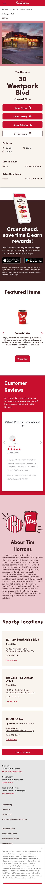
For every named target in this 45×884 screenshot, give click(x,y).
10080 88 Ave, (20, 751)
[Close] (41, 848)
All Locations (6, 9)
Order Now (22, 358)
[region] (22, 864)
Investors (6, 831)
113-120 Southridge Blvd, (20, 672)
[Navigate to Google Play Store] (33, 260)
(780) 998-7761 (12, 677)
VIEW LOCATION (11, 682)
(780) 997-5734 (12, 719)
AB (14, 9)
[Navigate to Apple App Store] (11, 260)
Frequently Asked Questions (14, 841)
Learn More (7, 804)
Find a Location (23, 774)
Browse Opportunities (12, 793)
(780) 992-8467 (13, 757)
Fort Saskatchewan (23, 9)
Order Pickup (20, 108)
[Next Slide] (42, 333)
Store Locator (8, 815)
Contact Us (7, 836)
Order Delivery (21, 116)
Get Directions (21, 133)
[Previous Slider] (3, 333)
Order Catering (20, 125)
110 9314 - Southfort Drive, (20, 713)
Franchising (7, 826)
